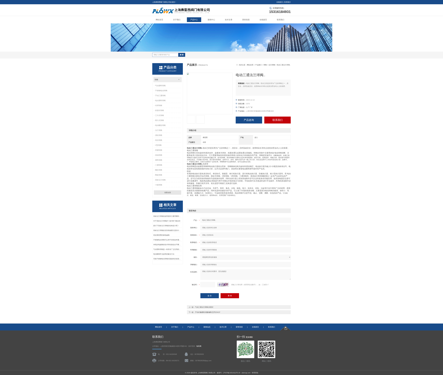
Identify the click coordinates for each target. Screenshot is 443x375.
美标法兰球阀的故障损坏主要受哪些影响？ (167, 216)
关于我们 (176, 20)
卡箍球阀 (158, 185)
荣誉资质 (246, 20)
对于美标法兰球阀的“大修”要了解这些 (166, 221)
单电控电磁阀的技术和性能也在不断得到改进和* (167, 244)
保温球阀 (158, 155)
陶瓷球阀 (158, 175)
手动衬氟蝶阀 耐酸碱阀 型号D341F (207, 312)
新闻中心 (211, 20)
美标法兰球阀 (160, 180)
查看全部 (167, 192)
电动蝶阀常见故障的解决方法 (163, 254)
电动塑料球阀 (160, 100)
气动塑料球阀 (160, 86)
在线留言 (279, 2)
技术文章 (228, 20)
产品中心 (194, 20)
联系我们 (287, 2)
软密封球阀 (159, 110)
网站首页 (159, 20)
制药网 (198, 346)
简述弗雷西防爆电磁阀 (161, 235)
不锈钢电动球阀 (161, 91)
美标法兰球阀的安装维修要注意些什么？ (167, 230)
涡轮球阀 (158, 135)
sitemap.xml (246, 373)
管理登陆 (255, 373)
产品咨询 (249, 120)
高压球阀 (158, 140)
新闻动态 (207, 327)
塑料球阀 (158, 160)
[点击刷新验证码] (223, 285)
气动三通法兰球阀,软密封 (204, 307)
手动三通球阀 (160, 95)
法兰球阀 (158, 130)
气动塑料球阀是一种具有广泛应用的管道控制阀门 (167, 249)
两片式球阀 (159, 120)
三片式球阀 (159, 115)
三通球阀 (158, 165)
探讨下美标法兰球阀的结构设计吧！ (166, 226)
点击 (179, 79)
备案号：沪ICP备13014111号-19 (228, 373)
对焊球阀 (158, 105)
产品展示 (258, 65)
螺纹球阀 (158, 170)
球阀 (156, 80)
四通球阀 (158, 150)
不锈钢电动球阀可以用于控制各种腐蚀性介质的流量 (167, 240)
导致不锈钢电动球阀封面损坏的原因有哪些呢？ (167, 259)
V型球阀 (158, 145)
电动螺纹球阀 (160, 125)
